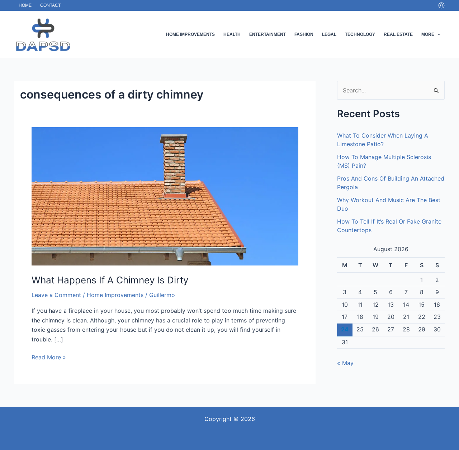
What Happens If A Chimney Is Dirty (110, 280)
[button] (437, 34)
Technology (360, 34)
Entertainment (267, 34)
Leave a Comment (56, 294)
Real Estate (398, 34)
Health (232, 34)
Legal (329, 34)
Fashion (303, 34)
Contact (50, 5)
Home (25, 5)
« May (345, 363)
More (427, 34)
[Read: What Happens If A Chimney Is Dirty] (165, 195)
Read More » (49, 357)
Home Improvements (190, 34)
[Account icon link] (441, 5)
